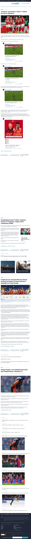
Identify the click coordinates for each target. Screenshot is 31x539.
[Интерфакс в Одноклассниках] (20, 530)
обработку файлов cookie (10, 520)
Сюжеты (24, 6)
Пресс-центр (12, 514)
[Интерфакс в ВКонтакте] (17, 530)
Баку (6, 246)
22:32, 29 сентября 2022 (6, 9)
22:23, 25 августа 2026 (6, 277)
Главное (2, 6)
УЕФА (8, 246)
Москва (17, 6)
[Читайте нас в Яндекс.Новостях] (14, 530)
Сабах (11, 246)
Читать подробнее (24, 186)
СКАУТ (2, 527)
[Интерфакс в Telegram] (15, 530)
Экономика (9, 6)
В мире (7, 6)
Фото (26, 6)
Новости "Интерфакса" (16, 525)
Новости (22, 6)
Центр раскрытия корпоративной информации (17, 528)
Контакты (2, 514)
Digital (19, 6)
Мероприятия (26, 514)
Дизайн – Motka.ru (23, 534)
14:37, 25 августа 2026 (6, 161)
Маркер (2, 528)
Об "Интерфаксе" (7, 514)
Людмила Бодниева (7, 346)
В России (4, 6)
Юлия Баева (12, 346)
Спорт (12, 6)
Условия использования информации (15, 534)
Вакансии (16, 514)
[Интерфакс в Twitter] (16, 530)
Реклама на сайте (21, 514)
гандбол (2, 346)
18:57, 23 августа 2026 (6, 367)
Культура (15, 6)
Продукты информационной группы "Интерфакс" (13, 522)
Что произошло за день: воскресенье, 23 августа (17, 373)
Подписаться (25, 537)
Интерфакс (15, 3)
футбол (14, 246)
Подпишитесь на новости (7, 537)
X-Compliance (2, 526)
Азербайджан (3, 246)
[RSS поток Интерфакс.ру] (19, 530)
